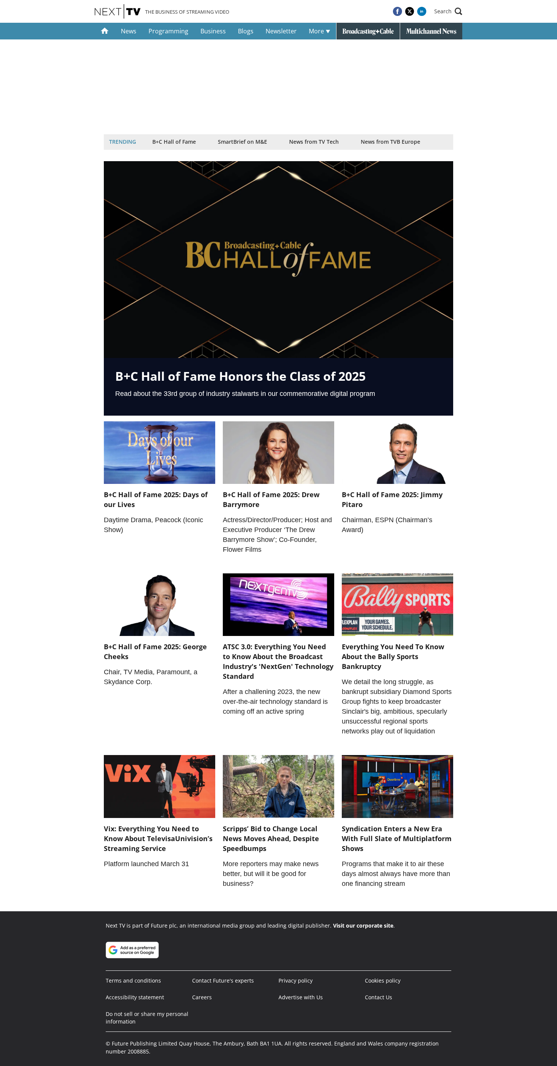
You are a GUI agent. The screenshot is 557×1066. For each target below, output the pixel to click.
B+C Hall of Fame (174, 141)
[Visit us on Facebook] (397, 11)
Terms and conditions (133, 980)
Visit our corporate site (363, 925)
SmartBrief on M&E (242, 141)
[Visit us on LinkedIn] (421, 11)
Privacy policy (295, 980)
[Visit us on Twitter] (409, 11)
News (128, 31)
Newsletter (281, 31)
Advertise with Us (300, 997)
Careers (202, 997)
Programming (168, 31)
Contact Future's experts (223, 980)
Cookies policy (383, 980)
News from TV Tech (314, 141)
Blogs (245, 31)
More (317, 31)
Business (213, 31)
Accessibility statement (135, 997)
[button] (448, 11)
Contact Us (378, 997)
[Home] (105, 31)
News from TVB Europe (390, 141)
